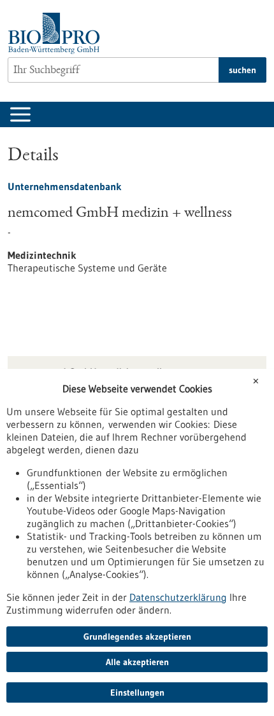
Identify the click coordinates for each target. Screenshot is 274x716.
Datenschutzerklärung (178, 597)
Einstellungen (137, 692)
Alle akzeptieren (137, 662)
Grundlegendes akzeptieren (137, 636)
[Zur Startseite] (57, 33)
